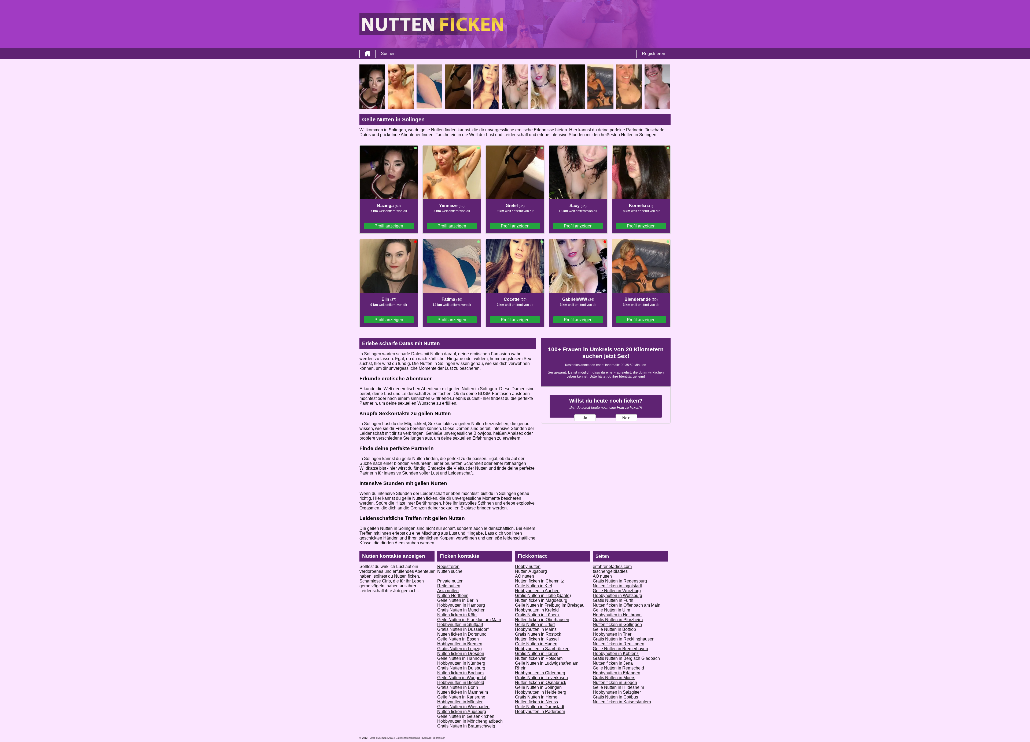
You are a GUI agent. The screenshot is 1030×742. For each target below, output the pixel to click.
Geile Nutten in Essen (458, 639)
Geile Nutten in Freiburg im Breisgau (549, 605)
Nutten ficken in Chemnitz (539, 581)
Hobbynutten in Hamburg (461, 605)
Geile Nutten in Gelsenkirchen (465, 716)
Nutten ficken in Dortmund (462, 634)
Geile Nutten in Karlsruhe (461, 697)
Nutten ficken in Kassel (537, 639)
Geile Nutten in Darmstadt (539, 706)
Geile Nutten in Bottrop (614, 629)
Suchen (388, 53)
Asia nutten (448, 590)
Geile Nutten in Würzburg (617, 590)
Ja (585, 418)
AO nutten (524, 576)
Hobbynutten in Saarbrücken (542, 648)
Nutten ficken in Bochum (460, 673)
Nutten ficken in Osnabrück (540, 682)
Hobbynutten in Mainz (536, 629)
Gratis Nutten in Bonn (457, 687)
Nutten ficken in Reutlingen (618, 644)
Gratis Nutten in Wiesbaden (463, 706)
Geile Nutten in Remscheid (618, 668)
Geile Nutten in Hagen (536, 644)
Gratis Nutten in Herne (536, 697)
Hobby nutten (527, 566)
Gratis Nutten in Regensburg (620, 581)
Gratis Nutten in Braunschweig (466, 726)
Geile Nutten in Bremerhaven (620, 648)
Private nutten (450, 581)
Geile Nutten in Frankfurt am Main (469, 619)
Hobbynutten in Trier (612, 634)
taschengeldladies (610, 571)
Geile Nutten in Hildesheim (618, 687)
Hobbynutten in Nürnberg (461, 663)
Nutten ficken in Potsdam (538, 658)
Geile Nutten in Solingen (538, 687)
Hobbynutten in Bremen (459, 644)
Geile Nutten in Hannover (461, 658)
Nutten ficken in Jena (613, 663)
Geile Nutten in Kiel (533, 586)
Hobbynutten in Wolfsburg (617, 595)
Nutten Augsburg (531, 571)
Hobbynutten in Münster (460, 702)
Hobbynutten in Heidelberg (540, 692)
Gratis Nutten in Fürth (613, 600)
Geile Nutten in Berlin (457, 600)
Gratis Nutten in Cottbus (615, 697)
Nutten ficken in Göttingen (617, 624)
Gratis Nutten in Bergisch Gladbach (626, 658)
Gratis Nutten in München (461, 610)
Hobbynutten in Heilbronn (617, 615)
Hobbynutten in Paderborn (540, 711)
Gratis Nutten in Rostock (538, 634)
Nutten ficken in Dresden (460, 653)
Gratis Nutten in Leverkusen (541, 677)
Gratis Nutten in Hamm (536, 653)
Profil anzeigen (388, 226)
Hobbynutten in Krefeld (537, 610)
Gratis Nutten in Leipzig (459, 648)
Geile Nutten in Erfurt (535, 624)
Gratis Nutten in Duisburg (461, 668)
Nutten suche (449, 571)
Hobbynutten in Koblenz (616, 653)
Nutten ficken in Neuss (536, 702)
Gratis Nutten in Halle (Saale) (543, 595)
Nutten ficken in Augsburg (461, 711)
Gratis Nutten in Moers (614, 677)
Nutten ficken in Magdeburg (541, 600)
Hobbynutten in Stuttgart (460, 624)
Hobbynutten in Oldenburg (540, 673)
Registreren (448, 566)
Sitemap (382, 738)
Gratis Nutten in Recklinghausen (623, 639)
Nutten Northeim (452, 595)
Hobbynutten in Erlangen (616, 673)
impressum (439, 738)
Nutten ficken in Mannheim (462, 692)
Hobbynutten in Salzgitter (617, 692)
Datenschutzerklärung (408, 738)
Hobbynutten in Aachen (537, 590)
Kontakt (426, 738)
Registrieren (653, 53)
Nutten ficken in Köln (457, 615)
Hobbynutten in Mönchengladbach (470, 721)
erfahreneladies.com (612, 566)
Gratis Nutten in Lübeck (537, 615)
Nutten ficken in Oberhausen (542, 619)
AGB (390, 738)
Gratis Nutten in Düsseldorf (462, 629)
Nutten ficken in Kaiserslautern (622, 702)
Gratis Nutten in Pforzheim (618, 619)
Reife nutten (448, 586)
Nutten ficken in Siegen (615, 682)
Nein (626, 418)
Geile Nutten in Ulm (611, 610)
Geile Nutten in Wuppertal (461, 677)
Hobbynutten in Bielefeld (460, 682)
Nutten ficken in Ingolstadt (617, 586)
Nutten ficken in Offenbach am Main (626, 605)
